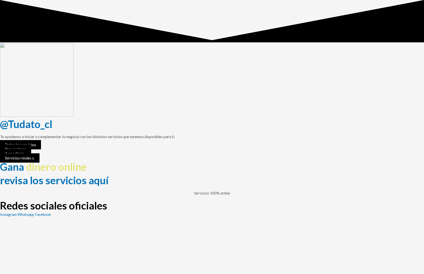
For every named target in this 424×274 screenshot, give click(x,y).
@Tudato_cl (26, 124)
